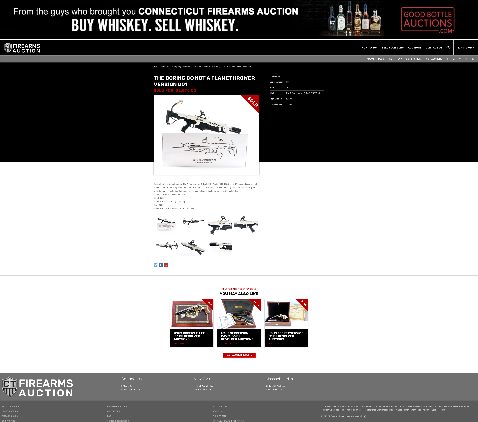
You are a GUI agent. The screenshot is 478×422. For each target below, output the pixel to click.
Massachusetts (279, 378)
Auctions (415, 47)
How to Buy (370, 47)
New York (202, 378)
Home (156, 66)
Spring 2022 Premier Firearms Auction (192, 66)
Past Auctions (433, 59)
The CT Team (219, 416)
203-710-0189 (465, 47)
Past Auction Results (239, 355)
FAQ (390, 59)
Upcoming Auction (117, 406)
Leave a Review (10, 411)
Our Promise (413, 59)
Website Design (354, 416)
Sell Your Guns (393, 47)
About (370, 59)
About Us (218, 411)
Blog (381, 59)
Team (399, 59)
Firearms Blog (10, 416)
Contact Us (434, 47)
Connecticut (132, 378)
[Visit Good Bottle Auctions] (239, 19)
